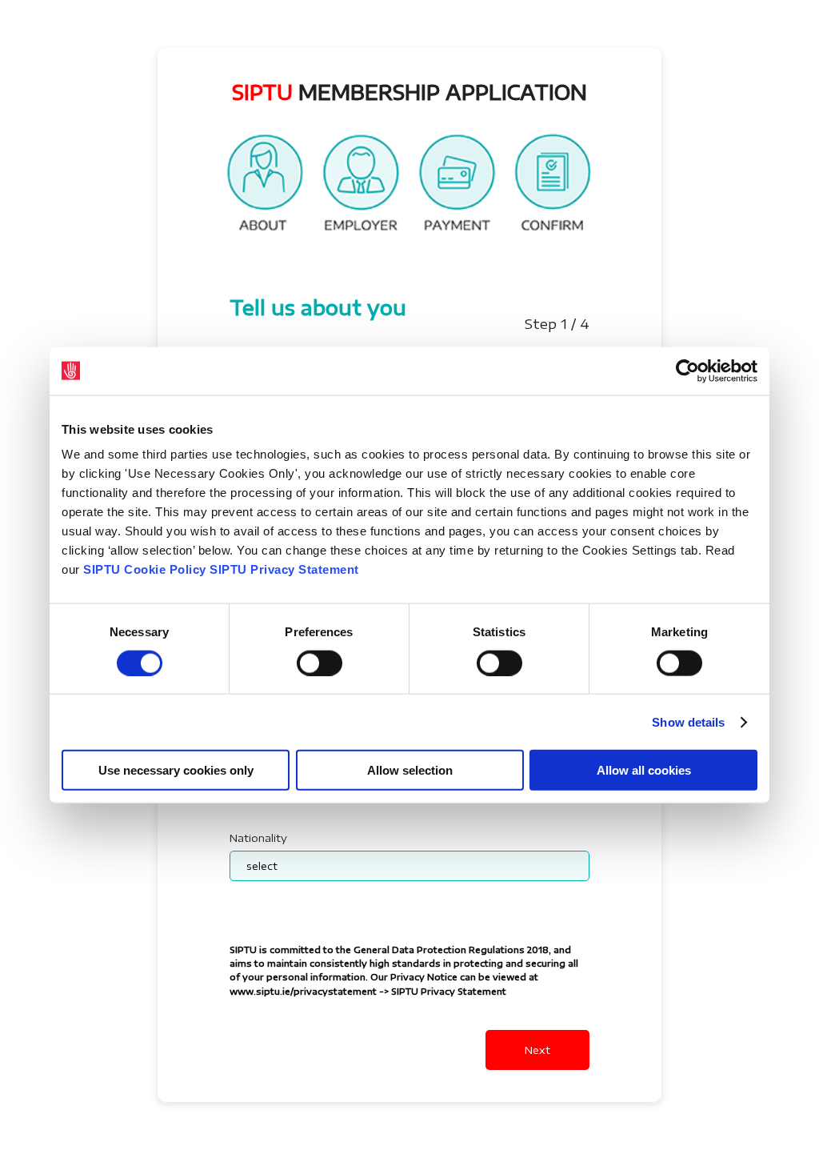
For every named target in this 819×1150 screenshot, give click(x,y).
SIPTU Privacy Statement (284, 569)
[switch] (319, 662)
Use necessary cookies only (176, 770)
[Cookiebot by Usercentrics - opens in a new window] (687, 371)
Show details (688, 721)
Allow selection (410, 770)
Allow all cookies (644, 770)
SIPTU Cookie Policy (144, 569)
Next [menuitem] (537, 1050)
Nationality (258, 837)
